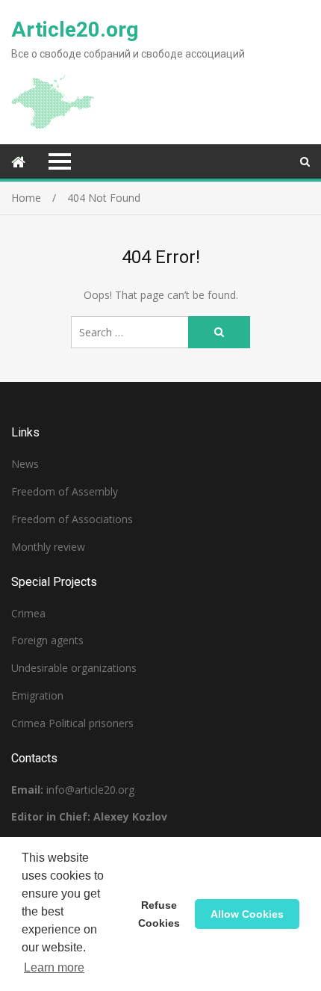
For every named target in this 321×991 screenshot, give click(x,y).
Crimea (28, 613)
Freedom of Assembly (64, 491)
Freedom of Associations (72, 519)
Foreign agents (47, 640)
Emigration (37, 695)
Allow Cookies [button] (247, 914)
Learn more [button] (54, 967)
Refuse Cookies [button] (159, 914)
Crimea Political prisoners (72, 723)
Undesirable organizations (74, 668)
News (25, 464)
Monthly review (48, 547)
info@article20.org (90, 789)
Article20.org (74, 29)
